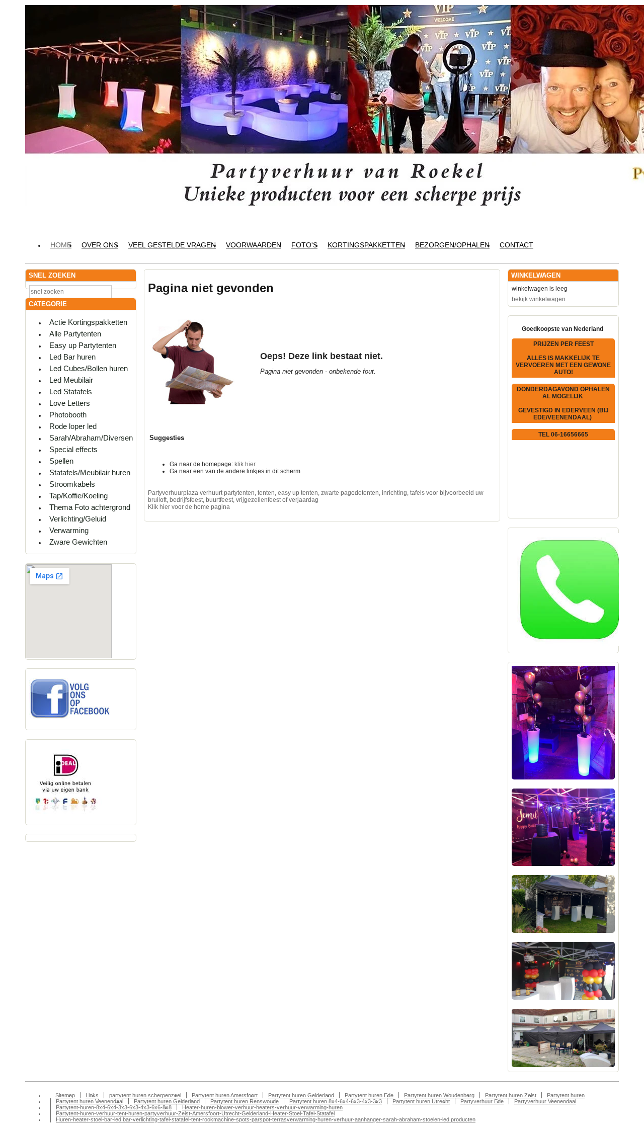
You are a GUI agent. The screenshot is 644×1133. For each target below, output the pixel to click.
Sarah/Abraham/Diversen (91, 437)
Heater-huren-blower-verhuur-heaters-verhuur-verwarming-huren (262, 1107)
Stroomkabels (72, 484)
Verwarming (69, 530)
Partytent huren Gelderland (301, 1095)
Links (92, 1095)
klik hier (245, 464)
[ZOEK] (126, 291)
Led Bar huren (72, 357)
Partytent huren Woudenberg (439, 1095)
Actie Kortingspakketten (88, 322)
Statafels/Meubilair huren (89, 472)
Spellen (61, 461)
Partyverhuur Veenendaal (545, 1101)
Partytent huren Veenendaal (89, 1101)
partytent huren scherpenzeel (145, 1095)
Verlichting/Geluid (77, 518)
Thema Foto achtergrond (89, 507)
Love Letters (69, 403)
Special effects (73, 449)
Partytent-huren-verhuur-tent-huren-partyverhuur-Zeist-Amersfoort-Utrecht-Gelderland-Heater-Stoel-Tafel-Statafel (195, 1113)
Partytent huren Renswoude (244, 1101)
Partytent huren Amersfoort (225, 1095)
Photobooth (68, 414)
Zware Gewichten (78, 542)
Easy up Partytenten (82, 345)
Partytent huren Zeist (510, 1095)
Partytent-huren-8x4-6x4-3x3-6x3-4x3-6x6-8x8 (114, 1107)
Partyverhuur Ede (482, 1101)
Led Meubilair (71, 380)
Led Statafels (70, 391)
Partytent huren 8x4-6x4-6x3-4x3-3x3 (335, 1101)
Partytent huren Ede (369, 1095)
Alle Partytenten (75, 333)
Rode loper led (73, 426)
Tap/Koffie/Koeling (78, 495)
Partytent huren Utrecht (421, 1101)
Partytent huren (566, 1095)
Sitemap (65, 1095)
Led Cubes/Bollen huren (88, 368)
